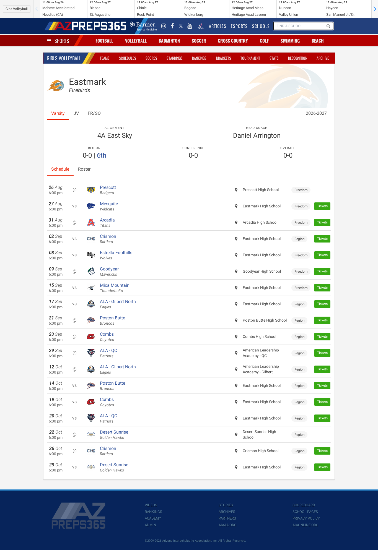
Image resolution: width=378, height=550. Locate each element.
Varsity (58, 113)
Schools (261, 26)
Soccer (199, 40)
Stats (274, 58)
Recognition (297, 58)
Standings (175, 58)
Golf (264, 40)
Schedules (127, 58)
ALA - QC (108, 353)
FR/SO (94, 113)
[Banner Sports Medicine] (143, 26)
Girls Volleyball (17, 9)
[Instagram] (163, 26)
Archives (227, 512)
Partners (227, 518)
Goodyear (109, 271)
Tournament (250, 58)
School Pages (305, 512)
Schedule (60, 169)
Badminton (169, 40)
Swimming (290, 40)
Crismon (108, 239)
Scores (151, 58)
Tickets (322, 206)
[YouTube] (189, 26)
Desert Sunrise (114, 434)
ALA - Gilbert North (118, 304)
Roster (84, 169)
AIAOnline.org (305, 525)
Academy (153, 518)
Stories (226, 505)
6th (101, 155)
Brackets (223, 58)
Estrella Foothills (116, 255)
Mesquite (109, 206)
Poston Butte (112, 320)
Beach (318, 40)
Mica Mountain (115, 288)
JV (76, 113)
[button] (374, 9)
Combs (107, 337)
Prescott (108, 190)
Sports (62, 40)
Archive (323, 58)
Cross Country (233, 40)
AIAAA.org (228, 525)
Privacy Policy (306, 518)
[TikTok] (201, 26)
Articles (217, 26)
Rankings (199, 58)
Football (104, 40)
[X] (180, 26)
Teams (105, 58)
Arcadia (107, 222)
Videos (151, 505)
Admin (150, 525)
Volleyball (136, 40)
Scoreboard (303, 505)
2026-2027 (316, 113)
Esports (239, 26)
